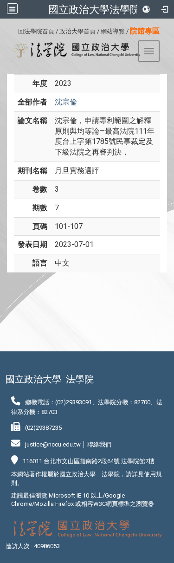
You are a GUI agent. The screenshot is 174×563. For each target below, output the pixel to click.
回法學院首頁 (36, 31)
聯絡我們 (99, 444)
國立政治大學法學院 (94, 9)
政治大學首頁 (77, 31)
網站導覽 (113, 31)
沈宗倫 (66, 101)
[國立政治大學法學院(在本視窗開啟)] (73, 50)
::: (15, 29)
